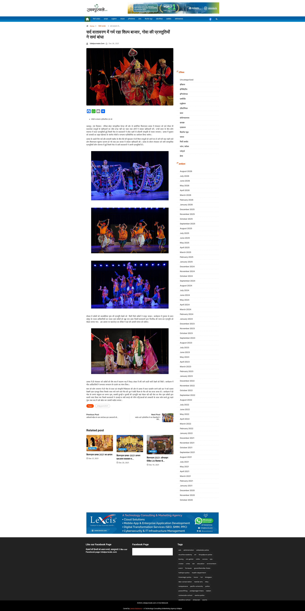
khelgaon (208, 577)
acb (179, 550)
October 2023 (186, 333)
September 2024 (187, 281)
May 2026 (184, 185)
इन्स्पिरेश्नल (184, 94)
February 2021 (186, 481)
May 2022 (184, 414)
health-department (199, 573)
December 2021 (187, 438)
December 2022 (187, 381)
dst (193, 564)
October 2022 (186, 390)
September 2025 (187, 223)
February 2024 (186, 314)
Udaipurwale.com (97, 43)
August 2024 (186, 285)
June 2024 (185, 295)
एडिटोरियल (184, 108)
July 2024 (184, 290)
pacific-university (196, 586)
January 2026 (186, 204)
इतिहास (182, 84)
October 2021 (186, 447)
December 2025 (187, 209)
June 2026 (185, 181)
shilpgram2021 (102, 406)
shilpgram (196, 600)
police (207, 586)
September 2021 (187, 452)
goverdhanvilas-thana (202, 568)
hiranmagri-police (184, 577)
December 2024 (187, 266)
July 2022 (184, 404)
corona (204, 559)
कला (181, 113)
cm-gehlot (189, 559)
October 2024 (186, 276)
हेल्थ (181, 156)
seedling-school (184, 600)
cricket (180, 564)
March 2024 (185, 309)
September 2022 (187, 395)
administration (188, 550)
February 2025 (186, 257)
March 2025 (185, 252)
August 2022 (186, 400)
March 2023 (185, 366)
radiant (208, 591)
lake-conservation (185, 582)
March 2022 (185, 423)
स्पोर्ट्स (182, 151)
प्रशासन (183, 127)
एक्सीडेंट (183, 99)
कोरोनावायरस (184, 118)
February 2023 (186, 371)
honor (196, 577)
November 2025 (187, 214)
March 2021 (185, 476)
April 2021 (184, 471)
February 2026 (186, 200)
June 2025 (185, 238)
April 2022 (185, 419)
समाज (182, 137)
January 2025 (186, 262)
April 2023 (185, 362)
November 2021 (187, 443)
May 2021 (184, 466)
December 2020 (187, 490)
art (195, 555)
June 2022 (185, 409)
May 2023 (184, 357)
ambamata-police (202, 550)
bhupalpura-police (205, 555)
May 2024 (184, 300)
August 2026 (186, 171)
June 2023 (185, 352)
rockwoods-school (185, 595)
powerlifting (182, 591)
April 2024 (185, 304)
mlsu (206, 582)
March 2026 (185, 195)
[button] (216, 19)
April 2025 (185, 247)
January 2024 (186, 319)
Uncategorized (186, 79)
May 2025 (184, 242)
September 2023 (187, 338)
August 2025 (186, 228)
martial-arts (198, 582)
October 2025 (186, 219)
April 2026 (185, 190)
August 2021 (186, 457)
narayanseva (183, 586)
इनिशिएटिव (183, 89)
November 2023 (187, 328)
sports (204, 600)
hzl (202, 577)
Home (92, 26)
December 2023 (187, 323)
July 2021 (184, 462)
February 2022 (186, 428)
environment (211, 564)
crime (188, 564)
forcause (188, 568)
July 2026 (184, 176)
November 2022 (187, 385)
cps (211, 559)
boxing (180, 559)
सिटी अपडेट (102, 26)
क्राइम (182, 122)
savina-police (199, 595)
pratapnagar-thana (196, 591)
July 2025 (184, 233)
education (200, 564)
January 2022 (186, 433)
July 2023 (184, 347)
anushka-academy (185, 555)
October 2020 (186, 500)
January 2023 (186, 376)
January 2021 (186, 485)
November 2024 (187, 271)
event (180, 568)
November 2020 (187, 495)
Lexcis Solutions (136, 608)
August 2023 (186, 343)
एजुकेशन (183, 103)
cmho (198, 559)
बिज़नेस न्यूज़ (184, 132)
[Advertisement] (198, 51)
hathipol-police (184, 573)
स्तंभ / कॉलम (184, 146)
